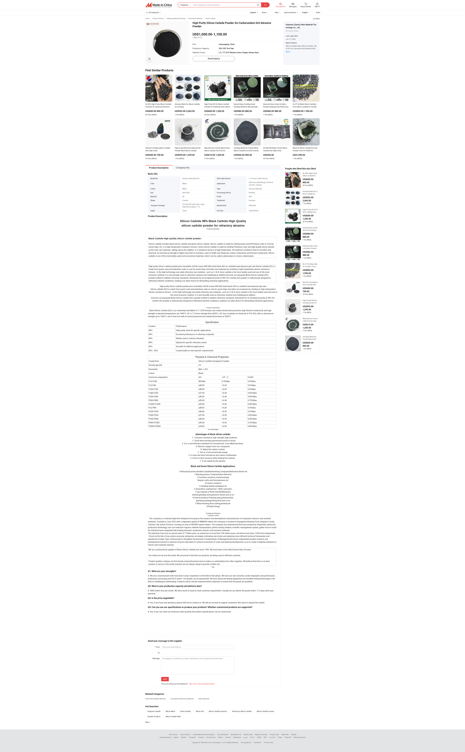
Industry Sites (248, 734)
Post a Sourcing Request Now (202, 684)
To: (159, 653)
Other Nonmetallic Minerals (155, 699)
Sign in (317, 6)
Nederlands (237, 737)
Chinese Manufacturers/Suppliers (204, 734)
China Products (185, 734)
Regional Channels (261, 734)
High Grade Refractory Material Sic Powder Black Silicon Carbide (310, 301)
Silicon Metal (170, 711)
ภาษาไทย (272, 737)
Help (276, 12)
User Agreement (246, 742)
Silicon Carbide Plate (173, 716)
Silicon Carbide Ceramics (218, 711)
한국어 (252, 737)
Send (165, 679)
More (288, 51)
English (176, 737)
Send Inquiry (214, 58)
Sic (183, 196)
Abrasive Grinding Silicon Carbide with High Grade (310, 283)
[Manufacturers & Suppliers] (158, 5)
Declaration (257, 742)
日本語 (259, 737)
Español (183, 737)
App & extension (290, 12)
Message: (156, 658)
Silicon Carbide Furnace (265, 711)
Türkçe (280, 737)
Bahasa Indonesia (300, 737)
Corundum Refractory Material (181, 699)
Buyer (264, 12)
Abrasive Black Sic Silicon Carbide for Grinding (310, 192)
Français (201, 737)
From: (157, 647)
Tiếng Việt (287, 737)
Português (192, 737)
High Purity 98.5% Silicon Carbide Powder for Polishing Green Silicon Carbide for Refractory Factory (310, 210)
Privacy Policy (268, 742)
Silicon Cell (200, 711)
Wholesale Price (236, 734)
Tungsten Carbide (153, 711)
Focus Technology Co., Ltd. (217, 742)
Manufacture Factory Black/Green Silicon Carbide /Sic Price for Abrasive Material (310, 319)
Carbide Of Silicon (153, 716)
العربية (245, 737)
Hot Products (173, 734)
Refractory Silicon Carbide (242, 711)
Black (184, 183)
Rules (318, 12)
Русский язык (210, 737)
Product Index (274, 734)
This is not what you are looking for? (174, 684)
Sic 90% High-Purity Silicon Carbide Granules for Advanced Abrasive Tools (310, 174)
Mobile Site (285, 734)
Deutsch (228, 737)
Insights (293, 734)
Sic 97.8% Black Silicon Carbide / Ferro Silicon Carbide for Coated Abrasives (310, 265)
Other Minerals (203, 699)
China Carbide (185, 711)
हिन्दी (265, 737)
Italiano (220, 737)
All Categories (154, 12)
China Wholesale (222, 734)
